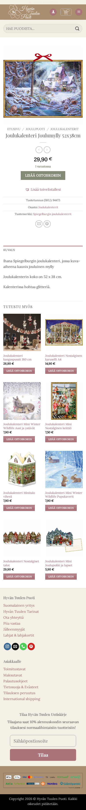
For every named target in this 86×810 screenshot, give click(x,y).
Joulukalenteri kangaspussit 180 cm (17, 358)
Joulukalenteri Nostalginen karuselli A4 (63, 358)
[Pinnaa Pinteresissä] (47, 224)
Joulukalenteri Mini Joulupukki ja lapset (58, 563)
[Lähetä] (77, 28)
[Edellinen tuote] (47, 149)
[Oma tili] (53, 12)
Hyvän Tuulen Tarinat (21, 611)
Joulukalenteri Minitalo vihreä (19, 495)
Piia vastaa (11, 623)
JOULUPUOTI (35, 129)
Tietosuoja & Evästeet (20, 687)
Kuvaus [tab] (9, 250)
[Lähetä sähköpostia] (15, 646)
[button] (65, 12)
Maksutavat (12, 675)
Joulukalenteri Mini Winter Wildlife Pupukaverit (63, 495)
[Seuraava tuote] (39, 149)
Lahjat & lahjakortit (18, 635)
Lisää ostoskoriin (43, 175)
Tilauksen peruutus (19, 693)
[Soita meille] (23, 646)
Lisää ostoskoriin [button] (19, 370)
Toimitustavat (14, 669)
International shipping (21, 699)
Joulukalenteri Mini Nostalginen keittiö (58, 426)
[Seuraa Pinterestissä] (31, 646)
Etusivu (13, 129)
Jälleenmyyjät (14, 629)
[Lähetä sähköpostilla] (39, 224)
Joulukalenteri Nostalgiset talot (21, 563)
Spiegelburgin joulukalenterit (52, 214)
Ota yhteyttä (13, 617)
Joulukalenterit (64, 129)
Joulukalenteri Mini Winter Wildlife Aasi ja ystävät (21, 426)
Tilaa (43, 755)
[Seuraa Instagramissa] (7, 646)
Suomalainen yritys (18, 605)
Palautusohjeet (15, 681)
